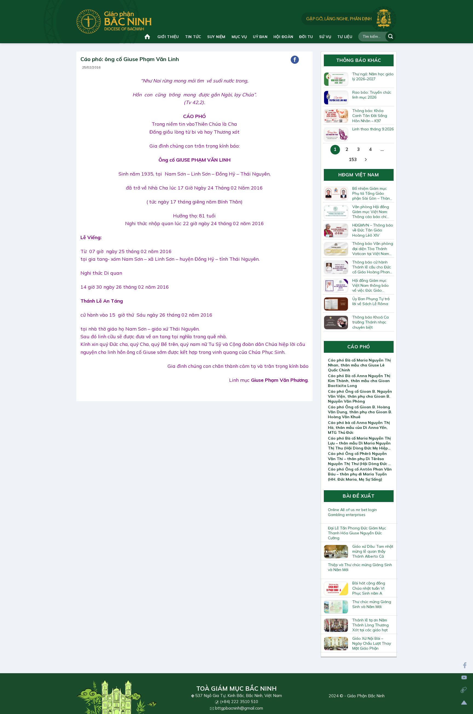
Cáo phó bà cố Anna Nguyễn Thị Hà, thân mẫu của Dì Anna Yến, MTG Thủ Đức (359, 427)
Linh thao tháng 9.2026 (373, 129)
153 (353, 159)
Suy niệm (216, 36)
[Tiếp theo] (366, 160)
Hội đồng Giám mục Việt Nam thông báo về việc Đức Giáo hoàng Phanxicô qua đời (371, 285)
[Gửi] (390, 36)
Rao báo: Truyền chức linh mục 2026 (371, 95)
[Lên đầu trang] (464, 703)
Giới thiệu (168, 36)
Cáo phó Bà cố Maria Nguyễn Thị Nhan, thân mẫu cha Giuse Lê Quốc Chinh (359, 365)
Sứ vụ (325, 36)
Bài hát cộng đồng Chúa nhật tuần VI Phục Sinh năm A (368, 588)
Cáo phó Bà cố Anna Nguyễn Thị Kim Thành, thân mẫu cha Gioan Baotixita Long (359, 380)
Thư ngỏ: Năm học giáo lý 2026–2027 (373, 76)
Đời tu (306, 36)
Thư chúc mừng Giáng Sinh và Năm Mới (371, 604)
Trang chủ (148, 36)
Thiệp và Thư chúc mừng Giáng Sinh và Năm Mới (360, 567)
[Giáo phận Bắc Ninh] (114, 21)
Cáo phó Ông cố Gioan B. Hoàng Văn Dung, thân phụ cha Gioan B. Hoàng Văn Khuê (360, 412)
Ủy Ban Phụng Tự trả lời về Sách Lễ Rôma (371, 301)
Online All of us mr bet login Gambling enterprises (352, 512)
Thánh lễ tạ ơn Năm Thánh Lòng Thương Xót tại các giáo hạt (370, 625)
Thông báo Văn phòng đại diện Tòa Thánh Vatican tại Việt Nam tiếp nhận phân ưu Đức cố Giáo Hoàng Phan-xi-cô (372, 248)
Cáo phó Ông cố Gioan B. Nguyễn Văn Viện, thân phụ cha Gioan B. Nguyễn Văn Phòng (360, 396)
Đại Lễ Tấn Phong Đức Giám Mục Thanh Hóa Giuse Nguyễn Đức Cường (357, 533)
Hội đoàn (283, 36)
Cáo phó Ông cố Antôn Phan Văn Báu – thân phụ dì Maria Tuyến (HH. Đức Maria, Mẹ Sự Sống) (360, 474)
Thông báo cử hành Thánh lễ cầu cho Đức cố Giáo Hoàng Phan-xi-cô (371, 267)
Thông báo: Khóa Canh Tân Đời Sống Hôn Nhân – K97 (369, 115)
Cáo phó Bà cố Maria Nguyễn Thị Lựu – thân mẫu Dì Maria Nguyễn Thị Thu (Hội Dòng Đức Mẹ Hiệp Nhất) (359, 443)
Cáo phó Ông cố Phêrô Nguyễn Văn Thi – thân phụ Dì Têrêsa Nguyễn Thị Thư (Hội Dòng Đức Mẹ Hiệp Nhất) (361, 458)
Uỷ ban (260, 36)
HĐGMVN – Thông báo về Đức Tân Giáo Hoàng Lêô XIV (372, 230)
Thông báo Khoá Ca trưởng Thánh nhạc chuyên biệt (370, 322)
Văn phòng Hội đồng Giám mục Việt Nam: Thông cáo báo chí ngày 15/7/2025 (370, 211)
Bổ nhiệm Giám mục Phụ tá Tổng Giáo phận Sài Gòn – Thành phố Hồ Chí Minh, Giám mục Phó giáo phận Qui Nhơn (372, 193)
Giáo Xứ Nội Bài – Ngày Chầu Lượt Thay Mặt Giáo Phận (371, 643)
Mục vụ (239, 36)
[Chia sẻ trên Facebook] (295, 60)
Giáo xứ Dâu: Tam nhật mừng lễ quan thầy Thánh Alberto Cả (372, 551)
